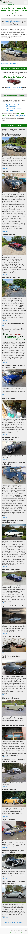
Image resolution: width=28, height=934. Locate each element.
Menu (25, 2)
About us (17, 932)
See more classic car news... (14, 922)
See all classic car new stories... (10, 63)
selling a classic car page (14, 87)
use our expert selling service (13, 21)
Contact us (24, 932)
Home (11, 932)
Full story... (5, 168)
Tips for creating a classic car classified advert (15, 105)
